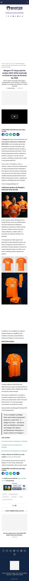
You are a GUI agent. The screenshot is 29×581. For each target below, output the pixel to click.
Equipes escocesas (13, 494)
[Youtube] (13, 16)
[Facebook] (6, 16)
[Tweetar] (6, 134)
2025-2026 (4, 494)
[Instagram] (10, 16)
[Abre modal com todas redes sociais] (17, 134)
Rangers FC (14, 496)
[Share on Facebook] (12, 505)
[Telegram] (17, 16)
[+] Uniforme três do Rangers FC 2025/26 (14, 451)
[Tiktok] (22, 16)
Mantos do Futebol (6, 63)
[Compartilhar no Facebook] (3, 134)
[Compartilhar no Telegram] (14, 134)
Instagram (9, 456)
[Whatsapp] (15, 16)
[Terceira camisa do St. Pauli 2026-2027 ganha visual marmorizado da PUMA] (14, 522)
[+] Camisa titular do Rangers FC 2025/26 (14, 441)
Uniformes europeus (7, 499)
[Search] (27, 2)
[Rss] (20, 16)
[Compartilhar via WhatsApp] (10, 134)
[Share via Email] (15, 505)
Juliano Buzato (11, 88)
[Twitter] (8, 16)
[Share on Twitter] (14, 505)
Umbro (20, 496)
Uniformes (13, 63)
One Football (6, 496)
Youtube (17, 456)
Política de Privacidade (17, 574)
